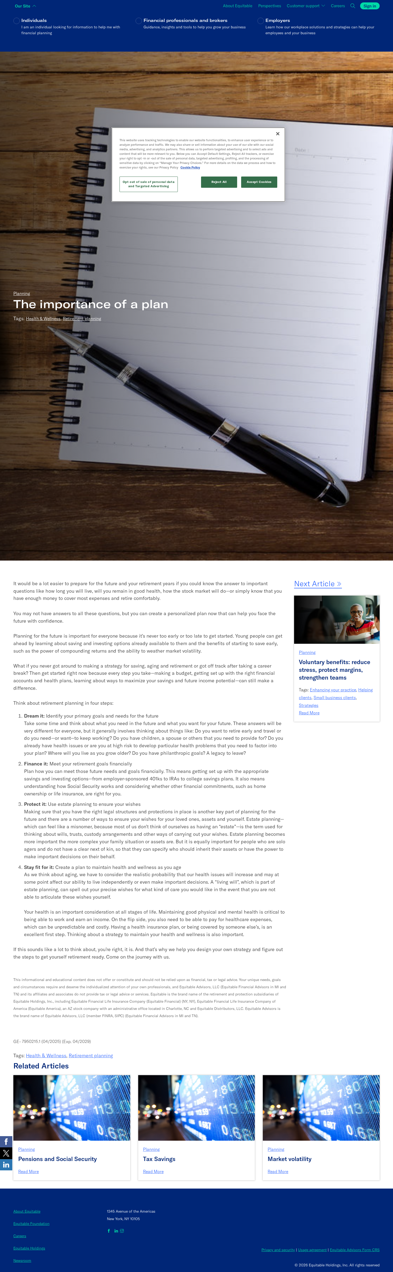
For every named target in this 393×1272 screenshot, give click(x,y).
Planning (21, 293)
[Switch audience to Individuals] (74, 30)
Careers (19, 1235)
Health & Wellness (43, 318)
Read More (309, 712)
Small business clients (335, 697)
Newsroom (22, 1260)
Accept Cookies (259, 182)
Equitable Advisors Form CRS (355, 1249)
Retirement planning (82, 318)
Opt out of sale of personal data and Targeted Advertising (149, 184)
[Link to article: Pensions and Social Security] (71, 1107)
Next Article (315, 583)
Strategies (308, 705)
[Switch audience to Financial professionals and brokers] (197, 30)
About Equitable (26, 1211)
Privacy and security (278, 1249)
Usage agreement (312, 1249)
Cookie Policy (190, 167)
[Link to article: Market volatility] (321, 1107)
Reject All (219, 182)
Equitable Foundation (31, 1223)
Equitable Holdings (29, 1248)
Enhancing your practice (333, 689)
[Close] (278, 134)
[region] (198, 164)
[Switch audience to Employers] (318, 30)
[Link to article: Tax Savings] (196, 1107)
